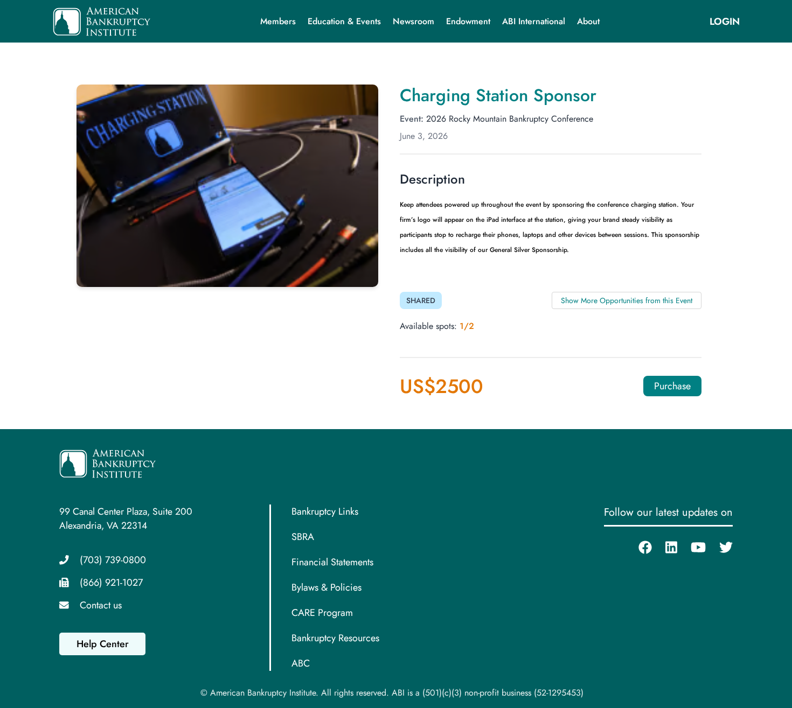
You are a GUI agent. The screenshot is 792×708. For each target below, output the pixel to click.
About (588, 21)
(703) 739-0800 (113, 560)
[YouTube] (691, 547)
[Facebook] (638, 547)
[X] (719, 547)
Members (278, 21)
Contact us (101, 605)
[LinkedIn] (664, 547)
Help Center (103, 644)
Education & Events (344, 21)
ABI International (533, 21)
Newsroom (413, 21)
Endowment (468, 21)
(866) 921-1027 (111, 583)
